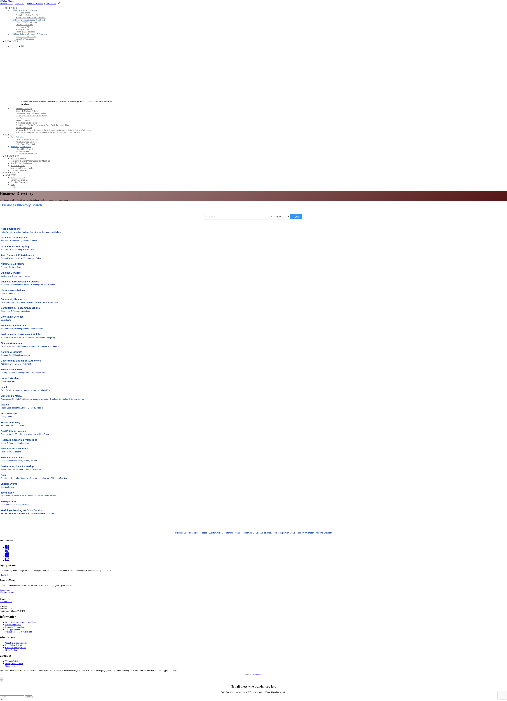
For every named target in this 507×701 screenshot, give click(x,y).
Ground (25, 504)
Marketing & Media (11, 396)
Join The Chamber (324, 533)
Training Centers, (8, 373)
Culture (39, 258)
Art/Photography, (28, 258)
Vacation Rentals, (21, 232)
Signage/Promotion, (40, 399)
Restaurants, (6, 469)
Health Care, (6, 408)
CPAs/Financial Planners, (26, 346)
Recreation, (15, 478)
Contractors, (6, 276)
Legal (4, 387)
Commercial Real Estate (38, 434)
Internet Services (48, 496)
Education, (14, 364)
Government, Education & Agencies (21, 360)
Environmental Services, (11, 337)
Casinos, (4, 355)
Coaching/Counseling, (25, 373)
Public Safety (54, 302)
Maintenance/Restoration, (12, 460)
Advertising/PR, (7, 399)
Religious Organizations (14, 448)
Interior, (27, 460)
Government (25, 364)
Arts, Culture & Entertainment (17, 255)
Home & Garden (10, 378)
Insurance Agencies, (24, 390)
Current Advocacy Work (15, 647)
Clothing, (46, 478)
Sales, (3, 434)
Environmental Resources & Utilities (21, 334)
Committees (10, 666)
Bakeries (37, 469)
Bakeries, (12, 513)
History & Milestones (14, 663)
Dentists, (32, 408)
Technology (7, 492)
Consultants (6, 320)
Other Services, (7, 346)
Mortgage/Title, (13, 434)
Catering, (28, 469)
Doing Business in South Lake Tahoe (20, 622)
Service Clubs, (41, 302)
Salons (9, 417)
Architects (26, 276)
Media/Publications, (23, 399)
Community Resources (14, 299)
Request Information (305, 533)
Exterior (34, 460)
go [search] (297, 216)
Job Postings (278, 533)
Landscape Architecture (33, 328)
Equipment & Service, (10, 496)
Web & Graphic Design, (30, 496)
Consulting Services (12, 316)
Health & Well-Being (12, 369)
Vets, (13, 425)
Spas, (3, 417)
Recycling (51, 337)
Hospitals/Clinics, (19, 408)
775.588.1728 (6, 601)
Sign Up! (4, 575)
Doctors (39, 408)
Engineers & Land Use (13, 325)
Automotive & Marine (12, 264)
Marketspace (265, 533)
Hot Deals (229, 533)
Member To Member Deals (246, 533)
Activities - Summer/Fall (14, 237)
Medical (5, 404)
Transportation (9, 501)
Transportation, (7, 504)
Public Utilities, (29, 337)
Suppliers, (16, 276)
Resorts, (26, 241)
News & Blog (11, 650)
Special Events (9, 484)
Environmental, (7, 328)
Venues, (4, 513)
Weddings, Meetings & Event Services (22, 510)
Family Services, (26, 302)
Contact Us (19, 3)
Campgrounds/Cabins (51, 232)
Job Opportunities (12, 629)
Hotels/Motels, (7, 232)
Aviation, (18, 504)
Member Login (6, 3)
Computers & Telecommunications (20, 308)
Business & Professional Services (20, 281)
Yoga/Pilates (41, 373)
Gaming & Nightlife (11, 352)
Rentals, (12, 267)
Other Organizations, (10, 302)
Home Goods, (35, 478)
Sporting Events (7, 487)
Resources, (41, 337)
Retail (4, 475)
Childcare (52, 285)
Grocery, (25, 478)
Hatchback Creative (257, 674)
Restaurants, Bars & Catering (17, 466)
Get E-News (51, 3)
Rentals (34, 241)
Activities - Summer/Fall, (11, 241)
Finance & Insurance (12, 343)
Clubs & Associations (13, 290)
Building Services (11, 273)
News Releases (200, 533)
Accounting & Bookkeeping (49, 346)
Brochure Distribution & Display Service (67, 399)
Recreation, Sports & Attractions (19, 440)
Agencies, (5, 364)
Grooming (20, 425)
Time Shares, (35, 232)
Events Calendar (216, 533)
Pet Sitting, (5, 425)
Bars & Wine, (18, 469)
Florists (51, 513)
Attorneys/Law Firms (42, 390)
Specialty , (5, 478)
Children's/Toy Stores (60, 478)
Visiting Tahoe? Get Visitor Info (18, 632)
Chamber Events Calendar (16, 643)
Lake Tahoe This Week (15, 645)
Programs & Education (14, 627)
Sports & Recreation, (10, 443)
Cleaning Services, (39, 285)
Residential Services (12, 457)
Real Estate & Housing (13, 431)
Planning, (18, 328)
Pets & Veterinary (10, 422)
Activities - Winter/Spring (15, 246)
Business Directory (183, 533)
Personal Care (9, 413)
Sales (19, 267)
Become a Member (35, 3)
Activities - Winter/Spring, (11, 249)
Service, (4, 267)
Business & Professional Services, (15, 285)
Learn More (5, 590)
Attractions (24, 443)
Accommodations (11, 229)
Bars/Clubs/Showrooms (19, 355)
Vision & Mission (12, 661)
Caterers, (21, 513)
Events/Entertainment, (10, 258)
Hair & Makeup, (41, 513)
